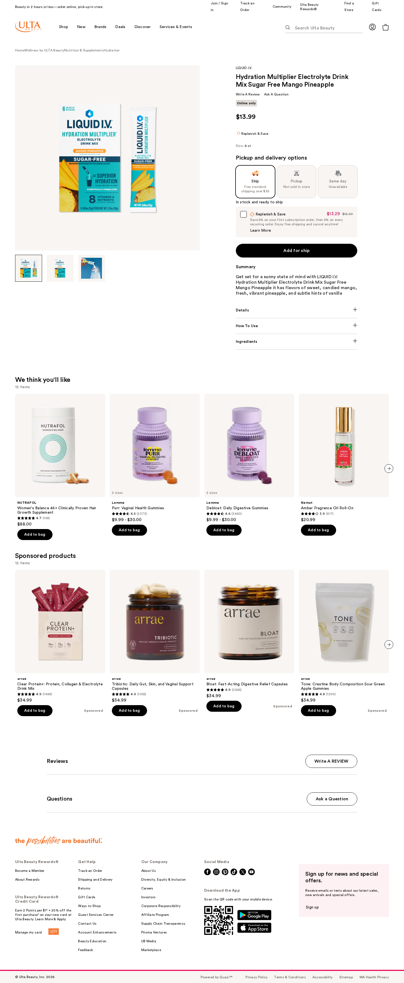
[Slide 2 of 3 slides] (60, 268)
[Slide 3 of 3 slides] (91, 268)
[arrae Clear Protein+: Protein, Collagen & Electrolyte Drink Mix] (60, 636)
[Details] (297, 310)
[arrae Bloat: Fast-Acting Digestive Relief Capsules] (249, 634)
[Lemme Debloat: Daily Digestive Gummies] (249, 458)
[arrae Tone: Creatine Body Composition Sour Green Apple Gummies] (344, 636)
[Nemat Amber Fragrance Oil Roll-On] (344, 458)
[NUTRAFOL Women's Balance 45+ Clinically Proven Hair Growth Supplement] (60, 460)
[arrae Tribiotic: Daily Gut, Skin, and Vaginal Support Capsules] (155, 636)
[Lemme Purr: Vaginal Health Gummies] (155, 458)
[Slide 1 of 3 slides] (28, 268)
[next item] (388, 468)
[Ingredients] (297, 341)
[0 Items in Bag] (385, 27)
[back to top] (387, 966)
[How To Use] (297, 326)
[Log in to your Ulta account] (372, 26)
